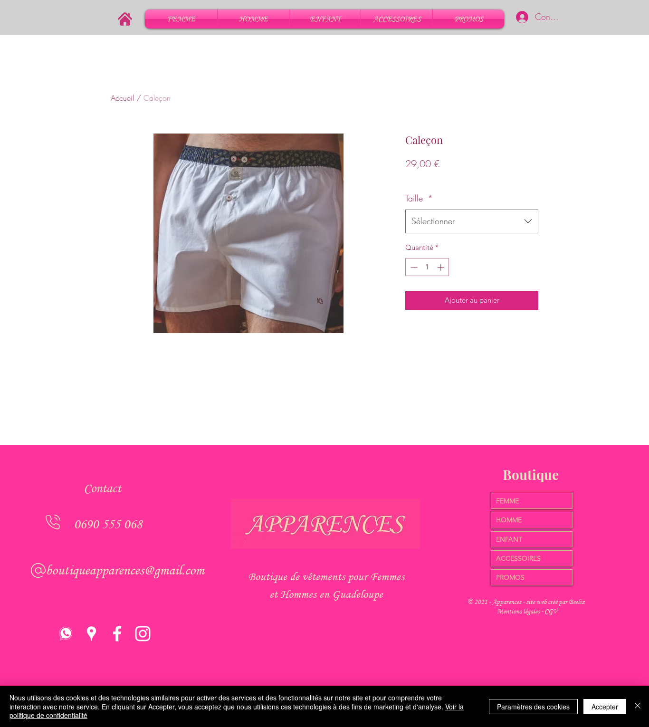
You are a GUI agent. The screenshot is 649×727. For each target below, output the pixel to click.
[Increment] (441, 267)
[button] (181, 19)
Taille (419, 198)
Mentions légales (519, 611)
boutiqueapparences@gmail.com (125, 570)
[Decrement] (413, 267)
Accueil (122, 98)
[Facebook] (117, 633)
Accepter (605, 706)
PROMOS (510, 577)
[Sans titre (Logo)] (66, 633)
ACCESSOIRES (518, 558)
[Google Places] (91, 633)
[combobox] (471, 221)
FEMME (507, 501)
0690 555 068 (108, 524)
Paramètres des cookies (533, 706)
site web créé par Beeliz (555, 602)
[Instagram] (143, 633)
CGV (550, 611)
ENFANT (509, 539)
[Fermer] (637, 706)
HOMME (509, 520)
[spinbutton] (427, 267)
